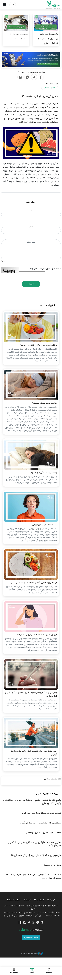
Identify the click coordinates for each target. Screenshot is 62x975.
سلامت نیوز (46, 5)
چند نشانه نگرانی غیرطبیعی (44, 524)
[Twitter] (34, 77)
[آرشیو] (20, 922)
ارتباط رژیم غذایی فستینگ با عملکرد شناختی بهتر (34, 582)
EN (12, 4)
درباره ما (51, 899)
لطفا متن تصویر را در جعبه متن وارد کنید (43, 268)
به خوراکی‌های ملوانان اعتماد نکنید (39, 96)
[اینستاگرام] (33, 922)
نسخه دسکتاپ (31, 937)
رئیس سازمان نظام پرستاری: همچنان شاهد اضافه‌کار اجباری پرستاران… (47, 41)
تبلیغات (27, 899)
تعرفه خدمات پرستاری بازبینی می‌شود (41, 813)
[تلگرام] (37, 922)
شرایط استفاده (13, 899)
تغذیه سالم (50, 87)
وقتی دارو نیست (52, 865)
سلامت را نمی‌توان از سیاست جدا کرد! (19, 36)
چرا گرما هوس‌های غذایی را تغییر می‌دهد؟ (38, 345)
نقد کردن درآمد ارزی (52, 779)
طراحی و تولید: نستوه (29, 953)
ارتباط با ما (39, 899)
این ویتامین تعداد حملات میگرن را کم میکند (37, 634)
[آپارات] (42, 922)
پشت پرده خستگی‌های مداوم (44, 472)
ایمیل (31, 226)
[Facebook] (41, 77)
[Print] (20, 77)
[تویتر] (29, 922)
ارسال (31, 284)
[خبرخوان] (24, 922)
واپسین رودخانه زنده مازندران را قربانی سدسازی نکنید (34, 855)
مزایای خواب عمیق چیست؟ (44, 403)
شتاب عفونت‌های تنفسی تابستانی (43, 832)
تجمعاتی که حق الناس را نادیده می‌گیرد (40, 823)
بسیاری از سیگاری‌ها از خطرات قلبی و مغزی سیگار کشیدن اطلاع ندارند (31, 694)
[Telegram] (27, 77)
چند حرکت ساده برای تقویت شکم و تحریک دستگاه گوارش (34, 753)
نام (31, 211)
